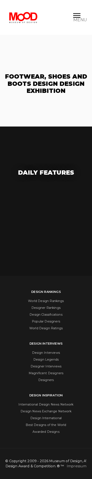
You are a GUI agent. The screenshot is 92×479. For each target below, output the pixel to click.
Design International (46, 418)
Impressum (76, 466)
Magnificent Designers (46, 373)
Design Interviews (46, 353)
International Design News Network (45, 404)
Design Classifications (46, 314)
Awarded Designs (46, 432)
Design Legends (46, 359)
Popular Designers (46, 321)
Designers (46, 380)
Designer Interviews (46, 366)
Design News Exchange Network (46, 411)
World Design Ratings (46, 328)
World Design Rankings (46, 301)
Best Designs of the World (46, 425)
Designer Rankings (46, 308)
